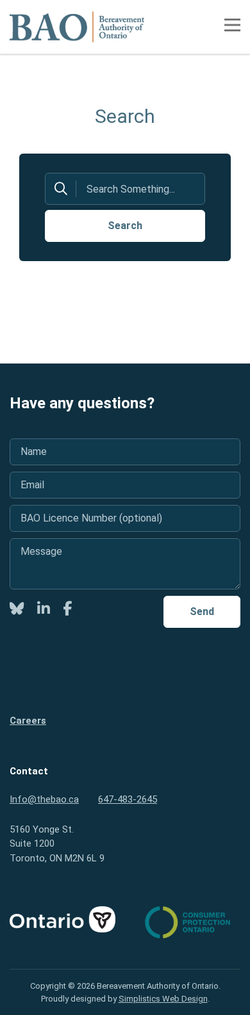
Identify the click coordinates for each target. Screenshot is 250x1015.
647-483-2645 (127, 799)
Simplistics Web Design (163, 998)
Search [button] (125, 226)
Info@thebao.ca (44, 799)
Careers (28, 720)
